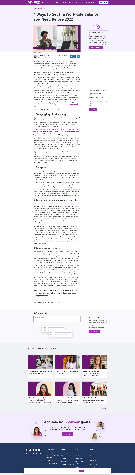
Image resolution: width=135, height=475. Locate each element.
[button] (71, 56)
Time (35, 252)
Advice (57, 2)
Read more (74, 471)
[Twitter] (33, 453)
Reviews (71, 2)
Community (45, 2)
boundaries (67, 206)
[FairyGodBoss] (33, 450)
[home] (33, 2)
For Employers (79, 2)
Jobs (52, 2)
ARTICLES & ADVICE (40, 8)
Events (64, 2)
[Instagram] (29, 453)
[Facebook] (26, 453)
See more (103, 408)
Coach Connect (90, 2)
